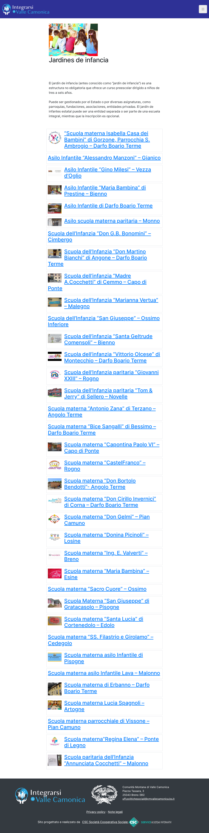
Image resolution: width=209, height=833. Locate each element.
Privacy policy (95, 812)
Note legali (115, 812)
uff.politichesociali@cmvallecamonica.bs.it (148, 798)
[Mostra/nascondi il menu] (203, 9)
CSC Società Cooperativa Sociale (105, 822)
